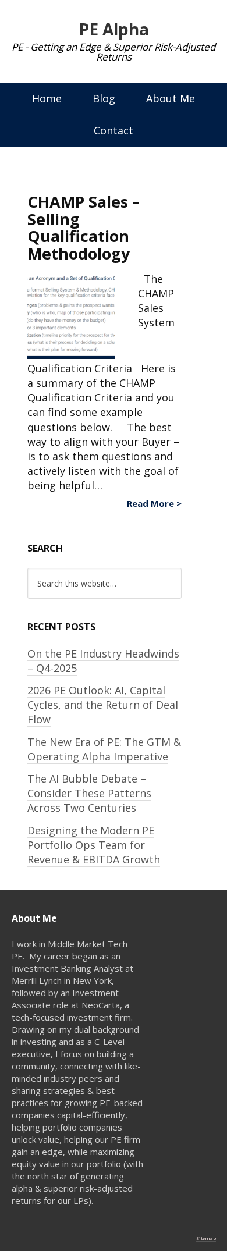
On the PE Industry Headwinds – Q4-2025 (103, 660)
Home (47, 98)
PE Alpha (114, 29)
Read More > (154, 503)
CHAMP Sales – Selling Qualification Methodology (83, 227)
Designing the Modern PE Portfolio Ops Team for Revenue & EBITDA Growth (93, 844)
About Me (170, 98)
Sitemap (206, 1238)
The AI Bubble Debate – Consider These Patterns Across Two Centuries (89, 793)
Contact (113, 130)
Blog (104, 98)
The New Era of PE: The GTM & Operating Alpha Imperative (104, 749)
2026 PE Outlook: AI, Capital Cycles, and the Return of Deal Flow (102, 704)
